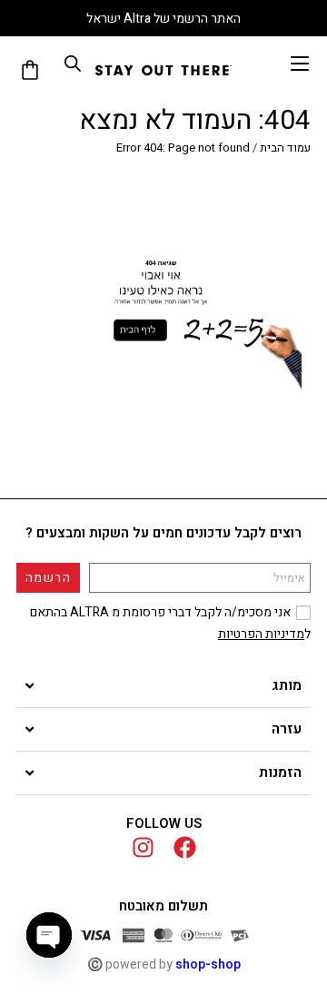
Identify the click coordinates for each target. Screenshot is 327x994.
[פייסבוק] (185, 847)
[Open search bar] (73, 63)
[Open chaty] (49, 935)
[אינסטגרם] (143, 847)
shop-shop (208, 964)
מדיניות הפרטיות (261, 634)
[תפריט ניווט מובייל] (300, 64)
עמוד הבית (285, 147)
